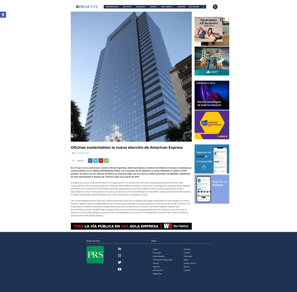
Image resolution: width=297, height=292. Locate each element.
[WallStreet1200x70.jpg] (131, 226)
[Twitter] (95, 160)
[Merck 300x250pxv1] (212, 124)
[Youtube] (119, 269)
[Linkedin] (119, 249)
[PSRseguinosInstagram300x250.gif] (212, 189)
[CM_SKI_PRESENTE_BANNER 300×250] (212, 31)
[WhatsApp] (106, 160)
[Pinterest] (101, 160)
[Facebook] (90, 160)
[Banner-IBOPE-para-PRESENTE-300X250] (212, 95)
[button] (3, 15)
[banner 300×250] (212, 61)
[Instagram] (119, 256)
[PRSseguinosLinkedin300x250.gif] (212, 159)
